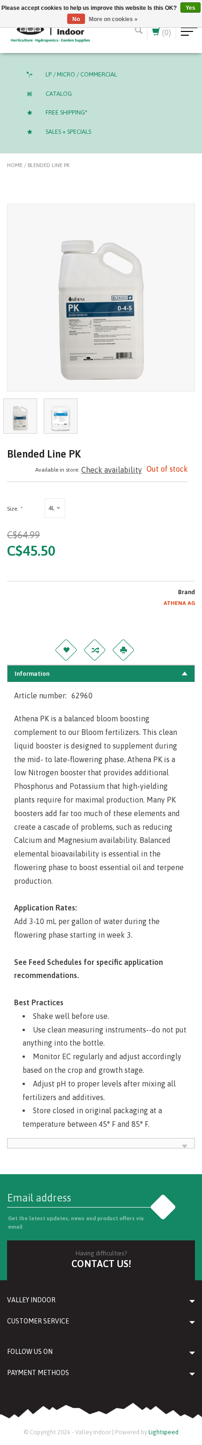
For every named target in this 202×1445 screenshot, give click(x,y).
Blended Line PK (49, 165)
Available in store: (57, 469)
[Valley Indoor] (50, 31)
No (76, 19)
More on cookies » (113, 19)
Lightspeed (163, 1432)
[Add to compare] (94, 650)
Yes (190, 8)
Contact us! (101, 1263)
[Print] (123, 650)
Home (15, 165)
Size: (14, 508)
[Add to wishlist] (65, 650)
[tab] (101, 673)
